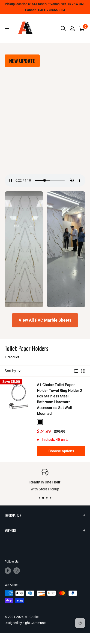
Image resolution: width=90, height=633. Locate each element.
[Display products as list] (76, 371)
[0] (81, 28)
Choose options (61, 451)
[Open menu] (7, 28)
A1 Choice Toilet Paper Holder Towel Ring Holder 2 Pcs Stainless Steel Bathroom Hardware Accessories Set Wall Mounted (59, 399)
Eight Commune (34, 623)
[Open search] (63, 28)
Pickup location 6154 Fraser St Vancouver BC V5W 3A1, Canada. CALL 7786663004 (45, 7)
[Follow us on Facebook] (8, 570)
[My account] (72, 28)
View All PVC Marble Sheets (45, 320)
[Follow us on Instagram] (16, 570)
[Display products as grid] (83, 371)
